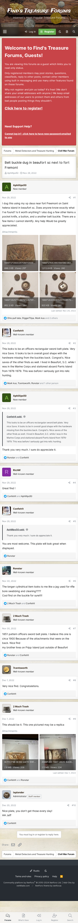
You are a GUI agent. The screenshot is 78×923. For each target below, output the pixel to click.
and (18, 457)
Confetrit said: (14, 416)
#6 (74, 581)
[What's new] (67, 31)
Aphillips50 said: (16, 529)
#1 (74, 197)
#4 (74, 482)
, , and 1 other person (32, 383)
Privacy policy (41, 876)
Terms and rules (23, 876)
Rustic (36, 870)
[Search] (74, 31)
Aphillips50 (13, 173)
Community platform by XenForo (32, 882)
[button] (5, 31)
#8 (74, 680)
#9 (74, 718)
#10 (74, 805)
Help (54, 876)
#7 (74, 628)
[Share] (69, 197)
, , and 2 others (32, 318)
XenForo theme (42, 885)
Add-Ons (67, 882)
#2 (74, 343)
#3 (74, 408)
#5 (74, 521)
